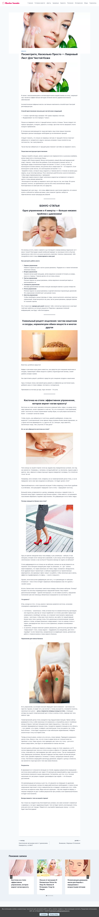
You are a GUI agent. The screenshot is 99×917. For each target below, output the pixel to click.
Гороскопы (92, 3)
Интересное (79, 3)
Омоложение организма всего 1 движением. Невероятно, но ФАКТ (33, 843)
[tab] (46, 895)
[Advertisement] (49, 822)
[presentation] (21, 868)
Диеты (49, 3)
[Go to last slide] (11, 877)
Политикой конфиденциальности (59, 911)
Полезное (70, 3)
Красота (63, 3)
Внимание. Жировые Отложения (69, 842)
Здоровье (56, 3)
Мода (86, 3)
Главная (30, 3)
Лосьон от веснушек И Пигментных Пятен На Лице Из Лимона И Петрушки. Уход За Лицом (48, 884)
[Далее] (88, 877)
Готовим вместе (40, 3)
